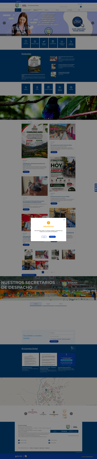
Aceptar (43, 236)
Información (52, 236)
